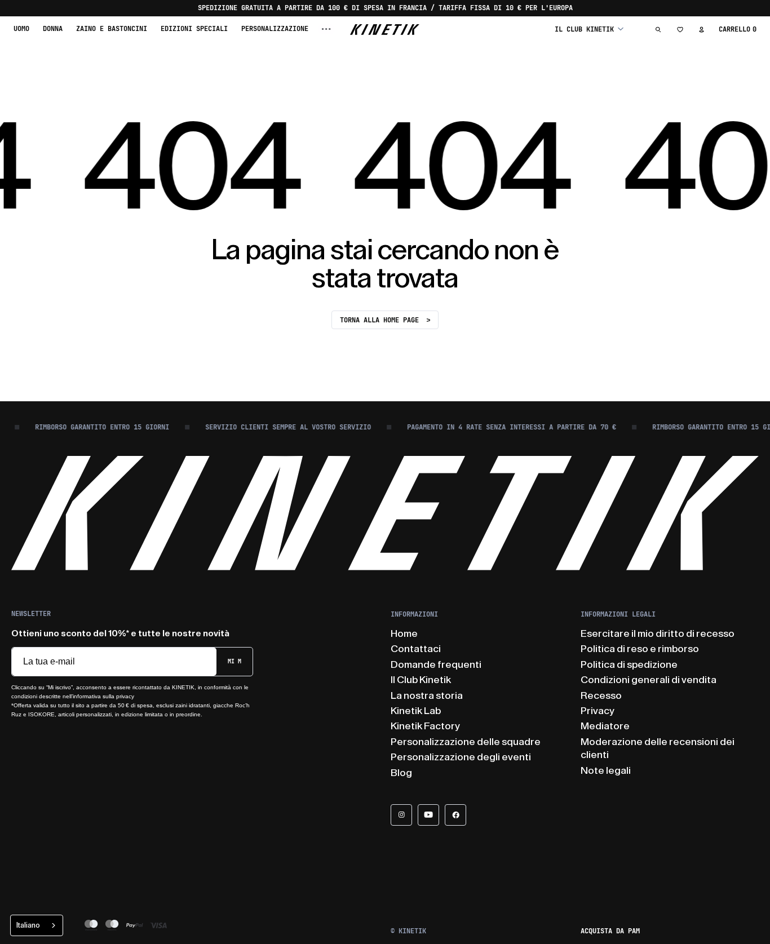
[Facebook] (455, 815)
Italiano (28, 925)
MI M (234, 661)
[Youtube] (428, 815)
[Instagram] (401, 815)
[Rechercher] (658, 29)
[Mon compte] (701, 29)
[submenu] (326, 29)
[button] (589, 29)
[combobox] (36, 925)
